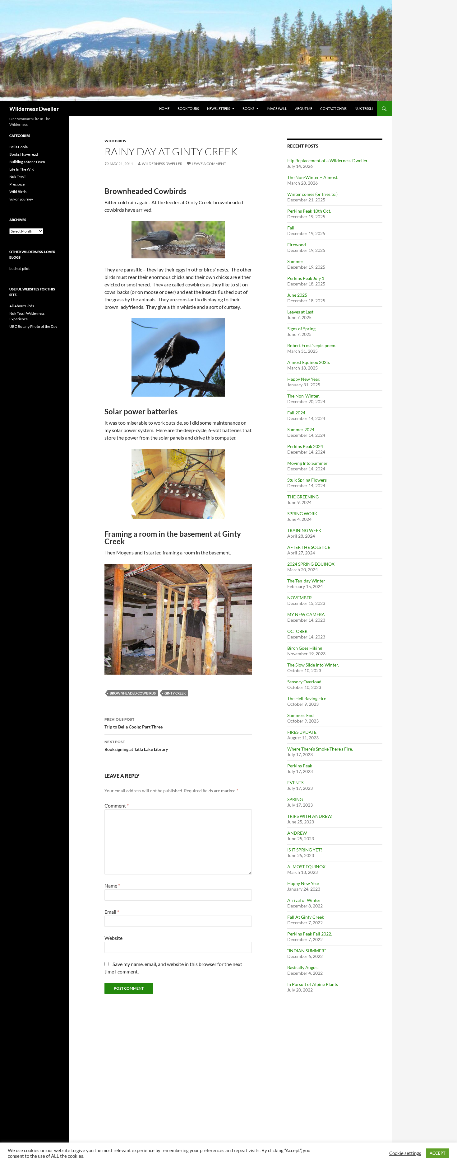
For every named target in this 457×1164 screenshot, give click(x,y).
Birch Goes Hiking (304, 648)
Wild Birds (115, 141)
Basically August (303, 967)
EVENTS (295, 782)
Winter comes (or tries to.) (312, 194)
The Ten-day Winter (306, 580)
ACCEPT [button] (437, 1153)
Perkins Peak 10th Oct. (309, 211)
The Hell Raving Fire (306, 698)
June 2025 (297, 295)
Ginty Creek (175, 693)
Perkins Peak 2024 (305, 446)
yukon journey (21, 199)
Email (111, 912)
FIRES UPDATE (301, 732)
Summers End (300, 715)
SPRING (295, 799)
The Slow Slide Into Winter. (313, 664)
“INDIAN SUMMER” (306, 950)
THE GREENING (303, 496)
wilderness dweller (162, 163)
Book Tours (188, 108)
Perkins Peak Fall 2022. (309, 933)
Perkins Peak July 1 (305, 278)
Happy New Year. (303, 379)
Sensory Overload (304, 681)
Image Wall (277, 108)
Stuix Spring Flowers (307, 480)
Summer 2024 (300, 429)
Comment (116, 805)
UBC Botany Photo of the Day (33, 326)
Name (112, 885)
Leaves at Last (300, 311)
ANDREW (297, 833)
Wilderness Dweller (34, 108)
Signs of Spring (301, 328)
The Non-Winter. (303, 395)
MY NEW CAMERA (306, 614)
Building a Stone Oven (27, 161)
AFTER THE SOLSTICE (308, 547)
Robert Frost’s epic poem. (311, 345)
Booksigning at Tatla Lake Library (136, 745)
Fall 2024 (296, 412)
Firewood (296, 244)
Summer (295, 261)
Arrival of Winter (304, 900)
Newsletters (218, 108)
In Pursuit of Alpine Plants (312, 984)
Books (248, 108)
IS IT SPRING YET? (304, 849)
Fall (290, 227)
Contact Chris (333, 108)
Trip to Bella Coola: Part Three (133, 723)
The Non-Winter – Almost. (312, 177)
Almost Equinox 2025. (308, 362)
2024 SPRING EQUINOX (311, 564)
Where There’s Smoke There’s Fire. (320, 749)
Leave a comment (209, 163)
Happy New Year (303, 883)
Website (113, 938)
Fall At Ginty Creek (305, 917)
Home (164, 108)
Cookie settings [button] (405, 1153)
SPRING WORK (302, 513)
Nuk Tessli (364, 108)
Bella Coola (18, 146)
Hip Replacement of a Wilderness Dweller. (327, 160)
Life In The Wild (22, 169)
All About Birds (21, 306)
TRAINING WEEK (304, 530)
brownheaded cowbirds (133, 693)
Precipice (17, 184)
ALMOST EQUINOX (306, 866)
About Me (303, 108)
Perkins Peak (299, 765)
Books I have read (23, 154)
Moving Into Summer (307, 463)
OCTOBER (297, 631)
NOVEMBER (299, 597)
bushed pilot (19, 268)
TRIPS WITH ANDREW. (309, 816)
